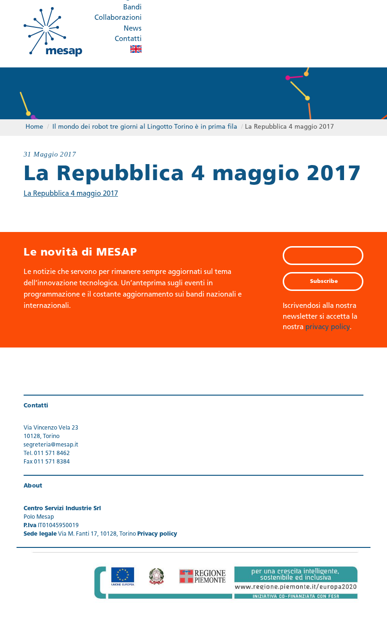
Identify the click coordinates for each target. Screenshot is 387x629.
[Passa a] (136, 49)
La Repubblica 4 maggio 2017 (71, 194)
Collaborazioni (118, 18)
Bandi (132, 7)
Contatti (128, 39)
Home (34, 127)
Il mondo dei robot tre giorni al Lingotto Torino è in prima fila (144, 127)
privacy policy (327, 327)
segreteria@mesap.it (51, 445)
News (133, 29)
